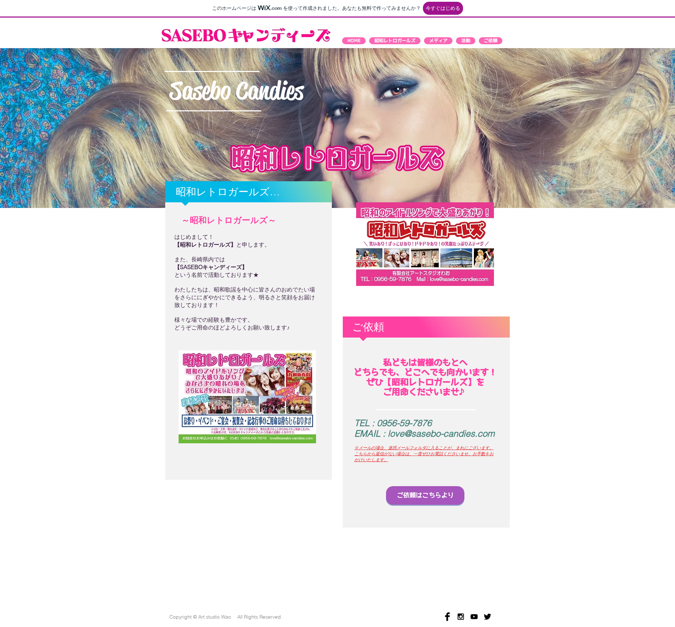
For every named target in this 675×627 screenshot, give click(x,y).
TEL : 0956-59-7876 (393, 423)
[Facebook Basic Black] (447, 616)
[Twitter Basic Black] (487, 616)
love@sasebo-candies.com (441, 433)
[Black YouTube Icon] (474, 616)
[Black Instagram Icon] (460, 616)
